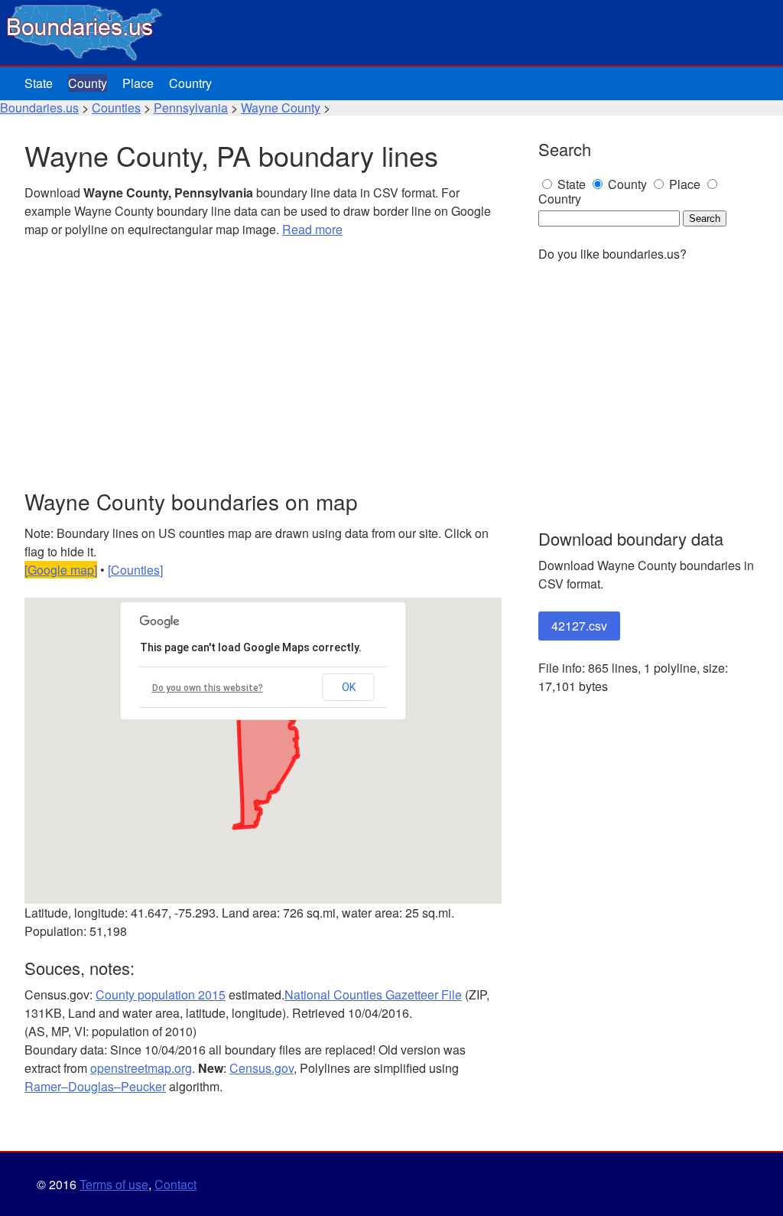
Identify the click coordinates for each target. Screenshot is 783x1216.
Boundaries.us (39, 107)
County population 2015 (161, 994)
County (87, 83)
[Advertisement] (263, 364)
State (38, 83)
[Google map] (60, 570)
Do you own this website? (207, 688)
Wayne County (280, 107)
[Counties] (135, 570)
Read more (312, 229)
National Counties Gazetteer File (373, 994)
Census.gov (261, 1068)
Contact (175, 1184)
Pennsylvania (191, 107)
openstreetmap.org (141, 1068)
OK (349, 687)
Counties (116, 107)
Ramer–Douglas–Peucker (95, 1086)
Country (190, 83)
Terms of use (114, 1184)
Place (138, 83)
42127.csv (579, 625)
